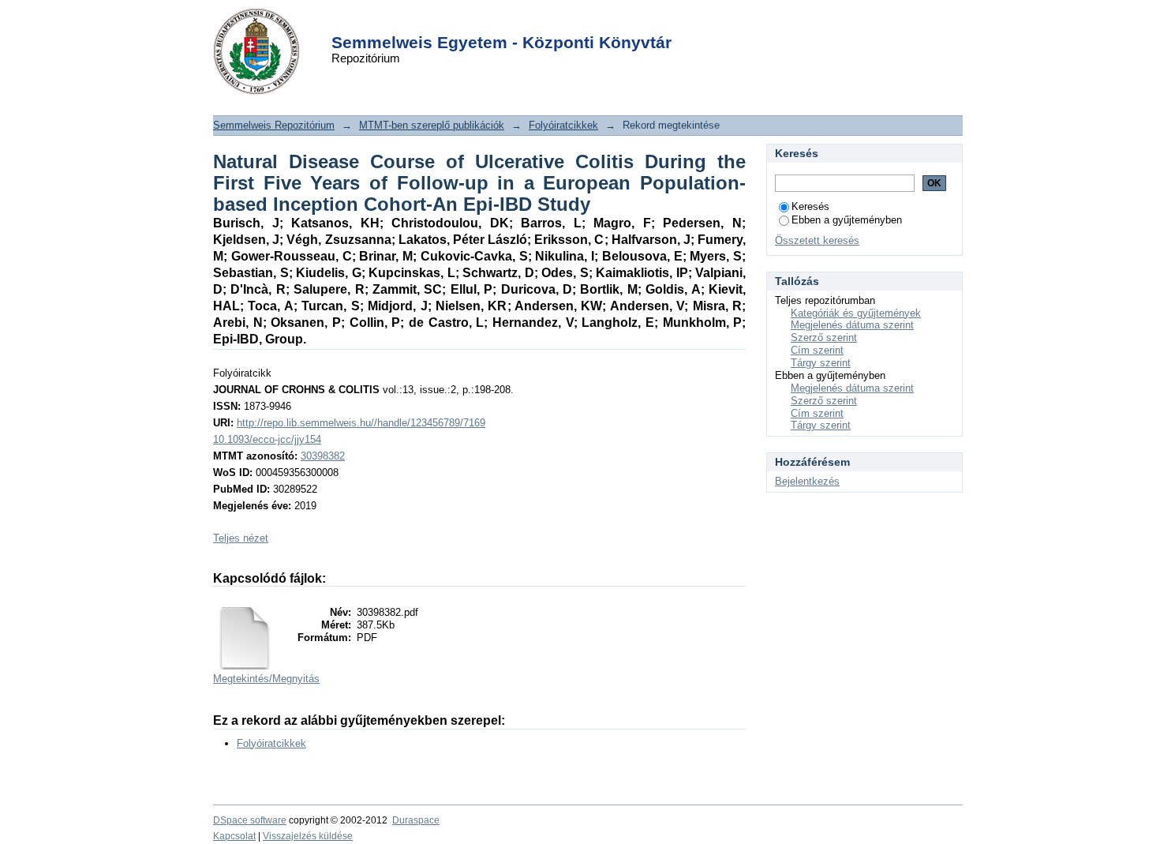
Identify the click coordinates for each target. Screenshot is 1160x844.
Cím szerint (817, 350)
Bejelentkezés (807, 481)
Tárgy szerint (821, 363)
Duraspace (416, 820)
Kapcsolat (234, 836)
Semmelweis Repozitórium (274, 125)
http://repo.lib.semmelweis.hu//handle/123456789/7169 (361, 423)
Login (552, 22)
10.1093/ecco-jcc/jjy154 (267, 439)
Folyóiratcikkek (563, 125)
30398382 (323, 456)
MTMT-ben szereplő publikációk (431, 125)
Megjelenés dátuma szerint (852, 325)
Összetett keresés (817, 240)
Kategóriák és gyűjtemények (856, 313)
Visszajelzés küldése (308, 836)
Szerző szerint (824, 337)
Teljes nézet (240, 538)
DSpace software (249, 820)
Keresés (810, 206)
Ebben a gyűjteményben (846, 220)
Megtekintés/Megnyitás (266, 679)
